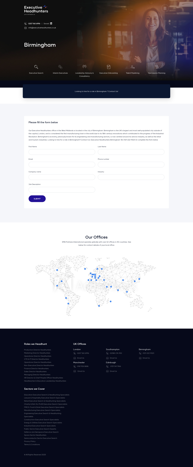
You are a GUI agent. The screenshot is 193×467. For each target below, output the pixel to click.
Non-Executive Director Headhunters (39, 365)
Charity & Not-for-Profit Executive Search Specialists (45, 404)
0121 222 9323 (148, 353)
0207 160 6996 (83, 353)
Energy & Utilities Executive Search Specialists (43, 423)
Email (31, 159)
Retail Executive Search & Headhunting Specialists (45, 401)
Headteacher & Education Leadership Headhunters (45, 381)
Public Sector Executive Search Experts (40, 429)
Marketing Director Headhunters (37, 353)
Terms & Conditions (32, 444)
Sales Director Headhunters (35, 371)
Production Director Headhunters (37, 350)
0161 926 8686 (82, 366)
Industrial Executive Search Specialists (40, 426)
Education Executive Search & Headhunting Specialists (46, 395)
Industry (101, 172)
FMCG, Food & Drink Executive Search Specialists (44, 407)
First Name (33, 147)
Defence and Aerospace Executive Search (41, 432)
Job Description (35, 184)
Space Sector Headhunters (35, 435)
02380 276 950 (116, 353)
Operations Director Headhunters (37, 356)
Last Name (102, 147)
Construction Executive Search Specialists (41, 420)
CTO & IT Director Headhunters (36, 359)
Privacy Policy (29, 441)
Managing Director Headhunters (37, 375)
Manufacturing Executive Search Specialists (42, 410)
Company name (35, 172)
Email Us (80, 358)
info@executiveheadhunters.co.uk (42, 28)
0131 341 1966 (115, 366)
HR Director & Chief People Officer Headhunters (43, 378)
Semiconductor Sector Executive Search (40, 438)
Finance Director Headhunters (36, 368)
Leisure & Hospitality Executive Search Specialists (44, 398)
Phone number (103, 159)
